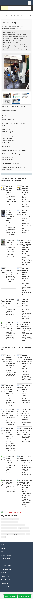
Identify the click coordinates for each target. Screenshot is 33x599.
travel (27, 534)
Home (2, 16)
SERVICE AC (14, 36)
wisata (3, 537)
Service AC (9, 16)
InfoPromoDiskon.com (7, 594)
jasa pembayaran (6, 534)
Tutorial (3, 548)
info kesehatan (20, 525)
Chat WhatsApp (10, 596)
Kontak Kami (5, 587)
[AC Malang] (16, 72)
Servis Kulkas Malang (25, 212)
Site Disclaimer (6, 558)
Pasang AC (24, 16)
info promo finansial (23, 528)
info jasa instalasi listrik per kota (9, 522)
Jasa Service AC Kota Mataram (27, 411)
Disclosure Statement (8, 562)
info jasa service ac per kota (8, 525)
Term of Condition (6, 555)
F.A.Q (2, 552)
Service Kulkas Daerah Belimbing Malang (10, 214)
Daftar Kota (4, 583)
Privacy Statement (7, 565)
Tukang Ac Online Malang (10, 301)
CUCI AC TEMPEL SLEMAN (9, 482)
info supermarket (19, 531)
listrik (23, 534)
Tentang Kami (5, 544)
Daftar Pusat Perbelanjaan (8, 580)
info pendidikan (12, 528)
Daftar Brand (5, 576)
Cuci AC (16, 16)
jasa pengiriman (16, 534)
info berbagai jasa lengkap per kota (10, 519)
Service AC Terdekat (17, 38)
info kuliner (4, 528)
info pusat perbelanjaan (7, 531)
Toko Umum (19, 34)
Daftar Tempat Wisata (7, 573)
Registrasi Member (6, 569)
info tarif (27, 531)
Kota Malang (11, 32)
